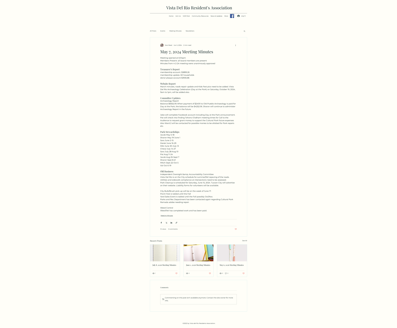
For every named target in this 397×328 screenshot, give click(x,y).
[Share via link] (176, 223)
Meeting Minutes (175, 31)
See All (244, 241)
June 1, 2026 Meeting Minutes (198, 265)
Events (162, 31)
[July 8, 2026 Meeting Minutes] (165, 253)
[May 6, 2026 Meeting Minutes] (232, 253)
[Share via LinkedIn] (171, 223)
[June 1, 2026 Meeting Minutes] (198, 253)
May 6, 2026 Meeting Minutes (232, 265)
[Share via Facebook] (161, 223)
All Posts (153, 31)
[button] (244, 31)
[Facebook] (232, 16)
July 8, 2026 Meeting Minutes (164, 265)
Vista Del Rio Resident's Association (199, 7)
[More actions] (235, 45)
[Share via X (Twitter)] (166, 223)
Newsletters (190, 31)
